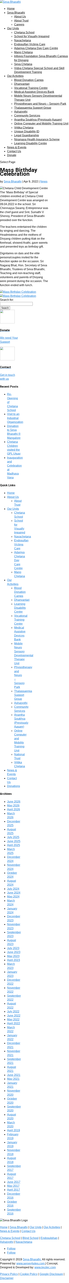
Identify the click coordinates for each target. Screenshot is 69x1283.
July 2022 (13, 1011)
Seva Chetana (23, 64)
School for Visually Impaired (31, 36)
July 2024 (13, 888)
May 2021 (13, 1078)
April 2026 (13, 809)
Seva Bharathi (16, 12)
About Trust (21, 20)
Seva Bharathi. (32, 1259)
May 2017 (13, 1185)
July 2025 (13, 837)
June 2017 (13, 1181)
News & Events (16, 147)
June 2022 (13, 1015)
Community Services (27, 115)
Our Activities (15, 75)
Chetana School (24, 32)
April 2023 (13, 960)
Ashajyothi (20, 111)
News (43, 181)
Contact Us (14, 151)
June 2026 (13, 801)
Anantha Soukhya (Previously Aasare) (38, 119)
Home (11, 8)
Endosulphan (49, 1238)
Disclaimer (6, 1278)
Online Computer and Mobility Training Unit (41, 123)
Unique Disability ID (26, 131)
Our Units (13, 28)
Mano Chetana (23, 52)
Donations (13, 786)
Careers (19, 24)
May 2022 (13, 1019)
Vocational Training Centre (31, 87)
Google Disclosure (51, 1274)
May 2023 (13, 956)
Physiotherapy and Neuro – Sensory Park (40, 103)
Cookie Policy (29, 1274)
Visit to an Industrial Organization (15, 418)
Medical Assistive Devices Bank (34, 91)
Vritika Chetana (23, 127)
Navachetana (22, 40)
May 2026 (13, 805)
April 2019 (13, 1130)
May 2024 (13, 896)
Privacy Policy (9, 1274)
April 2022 (13, 1023)
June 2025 (13, 841)
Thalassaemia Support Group (32, 107)
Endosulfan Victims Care (29, 44)
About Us (20, 16)
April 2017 (13, 1189)
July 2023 (13, 948)
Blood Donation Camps (29, 80)
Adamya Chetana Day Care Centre (36, 48)
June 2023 (13, 952)
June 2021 (13, 1074)
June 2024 (13, 892)
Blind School (30, 1238)
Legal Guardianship (26, 135)
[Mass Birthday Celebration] (18, 291)
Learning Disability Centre (30, 143)
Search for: (7, 299)
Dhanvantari (22, 83)
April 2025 (13, 845)
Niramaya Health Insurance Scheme (37, 139)
